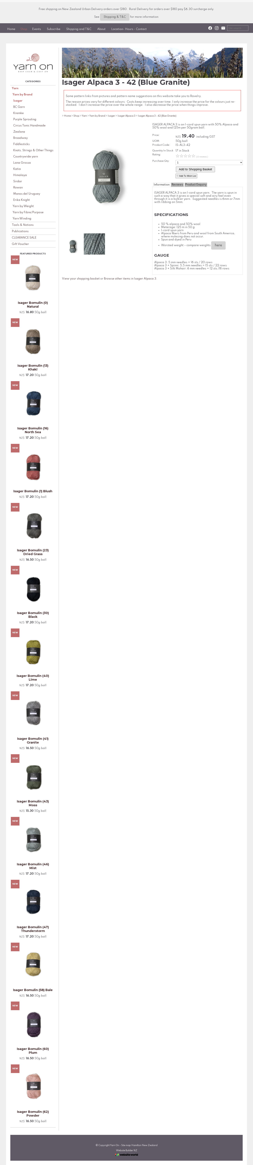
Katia (17, 169)
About (101, 29)
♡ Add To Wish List (186, 176)
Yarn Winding (22, 218)
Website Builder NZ (126, 1150)
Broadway (20, 138)
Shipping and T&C (78, 29)
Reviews (177, 184)
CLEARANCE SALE (24, 237)
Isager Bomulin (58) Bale (33, 990)
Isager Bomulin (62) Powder (33, 1113)
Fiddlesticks (21, 144)
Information (162, 184)
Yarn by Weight (23, 206)
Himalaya (20, 175)
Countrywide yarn (25, 156)
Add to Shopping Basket (195, 169)
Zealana (19, 131)
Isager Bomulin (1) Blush (32, 491)
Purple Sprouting (24, 119)
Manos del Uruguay (26, 193)
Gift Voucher (20, 244)
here (218, 245)
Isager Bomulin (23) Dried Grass (33, 552)
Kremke (18, 113)
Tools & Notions (23, 225)
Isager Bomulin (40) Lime (33, 678)
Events (36, 29)
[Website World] (126, 1157)
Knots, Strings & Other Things (33, 150)
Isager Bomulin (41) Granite (33, 740)
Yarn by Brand (22, 94)
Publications (20, 231)
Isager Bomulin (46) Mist (33, 866)
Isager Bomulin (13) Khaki (33, 367)
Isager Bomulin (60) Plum (33, 1051)
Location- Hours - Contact (129, 29)
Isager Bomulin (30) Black (33, 615)
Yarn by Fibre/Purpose (28, 212)
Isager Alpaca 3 (126, 116)
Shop (23, 29)
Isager (17, 100)
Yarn (15, 88)
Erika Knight (21, 200)
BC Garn (19, 107)
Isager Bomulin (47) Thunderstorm (33, 929)
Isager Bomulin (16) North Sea (32, 430)
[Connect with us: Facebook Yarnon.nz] (210, 28)
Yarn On (114, 1145)
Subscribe (53, 29)
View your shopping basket (81, 278)
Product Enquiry (196, 184)
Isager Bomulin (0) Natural (33, 304)
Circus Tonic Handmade (29, 125)
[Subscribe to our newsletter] (223, 28)
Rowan (18, 187)
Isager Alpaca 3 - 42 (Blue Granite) (157, 116)
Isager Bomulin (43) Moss (33, 803)
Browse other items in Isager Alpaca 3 (130, 278)
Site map (126, 1145)
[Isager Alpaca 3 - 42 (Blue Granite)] (105, 230)
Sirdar (17, 181)
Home (11, 29)
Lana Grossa (22, 162)
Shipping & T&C (115, 17)
